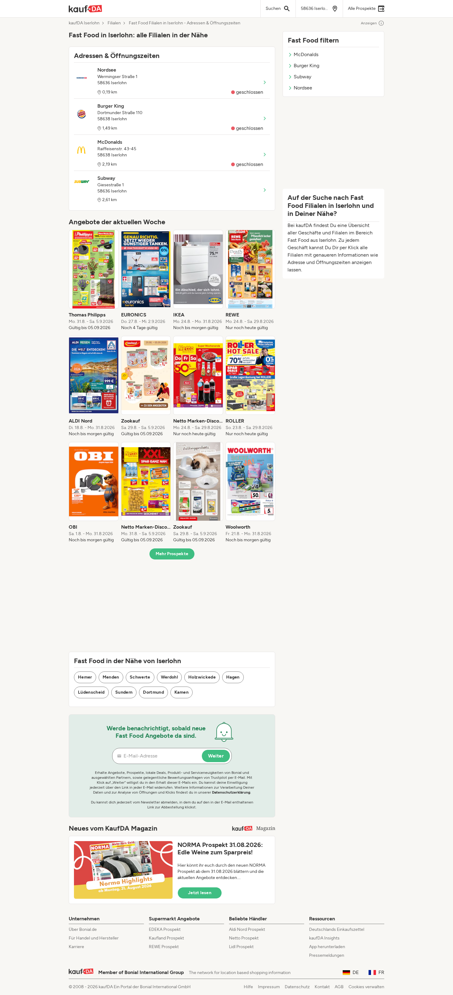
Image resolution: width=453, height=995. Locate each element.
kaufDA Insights (324, 938)
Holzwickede (202, 677)
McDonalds (306, 54)
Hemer (85, 677)
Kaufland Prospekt (166, 938)
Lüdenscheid (91, 692)
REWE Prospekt (164, 946)
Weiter (216, 756)
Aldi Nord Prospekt (247, 929)
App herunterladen (327, 946)
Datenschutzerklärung (231, 792)
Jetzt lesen (199, 892)
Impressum (269, 986)
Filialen (114, 23)
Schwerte (140, 677)
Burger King (306, 65)
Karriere (76, 946)
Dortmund (153, 692)
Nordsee (303, 88)
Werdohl (169, 677)
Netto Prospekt (244, 938)
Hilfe (248, 986)
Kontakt (322, 986)
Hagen (233, 677)
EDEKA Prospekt (165, 929)
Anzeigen (369, 23)
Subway (302, 77)
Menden (111, 677)
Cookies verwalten (366, 986)
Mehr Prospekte (172, 553)
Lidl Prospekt (241, 946)
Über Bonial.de (83, 929)
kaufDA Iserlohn (84, 23)
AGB (339, 986)
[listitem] (94, 280)
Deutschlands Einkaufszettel (336, 929)
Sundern (124, 692)
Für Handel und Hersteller (94, 938)
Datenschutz (297, 986)
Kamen (181, 692)
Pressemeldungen (326, 955)
